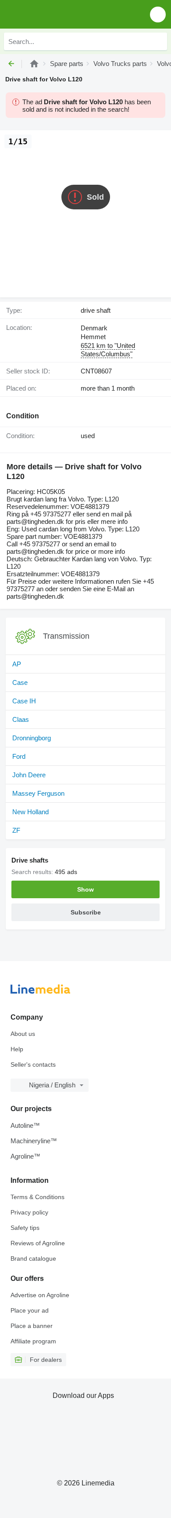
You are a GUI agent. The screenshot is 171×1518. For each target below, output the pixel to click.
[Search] (158, 41)
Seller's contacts (33, 1064)
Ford (18, 756)
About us (23, 1033)
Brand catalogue (33, 1258)
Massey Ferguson (38, 793)
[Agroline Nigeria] (57, 14)
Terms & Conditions (37, 1196)
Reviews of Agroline (38, 1243)
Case (20, 682)
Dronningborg (31, 738)
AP (16, 664)
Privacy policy (29, 1212)
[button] (158, 14)
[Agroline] (34, 63)
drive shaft (95, 310)
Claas (20, 719)
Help (17, 1049)
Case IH (24, 701)
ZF (16, 830)
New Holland (30, 812)
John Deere (29, 775)
